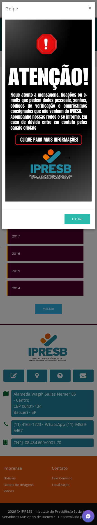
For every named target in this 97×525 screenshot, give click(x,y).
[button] (88, 516)
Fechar (77, 219)
